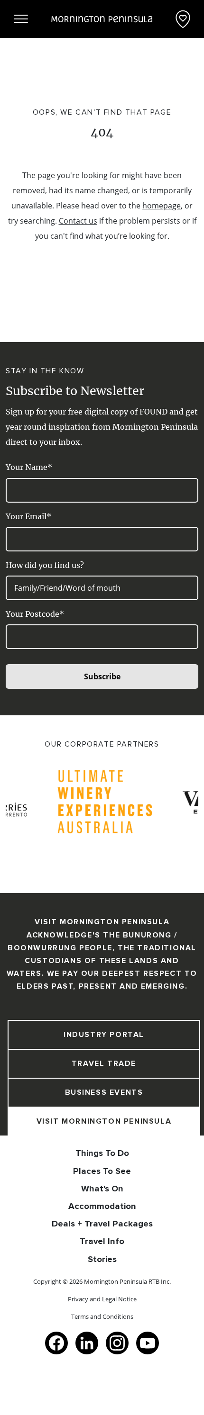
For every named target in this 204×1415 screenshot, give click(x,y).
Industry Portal (104, 1034)
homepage (161, 205)
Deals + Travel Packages (102, 1223)
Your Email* (28, 516)
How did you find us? (45, 565)
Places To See (102, 1171)
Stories (102, 1259)
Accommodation (102, 1206)
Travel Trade (104, 1063)
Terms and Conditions (102, 1316)
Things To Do (102, 1153)
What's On (102, 1188)
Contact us (78, 221)
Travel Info (102, 1241)
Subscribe (102, 676)
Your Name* (29, 467)
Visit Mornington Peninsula (104, 1121)
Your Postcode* (35, 614)
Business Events (104, 1092)
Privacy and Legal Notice (102, 1299)
